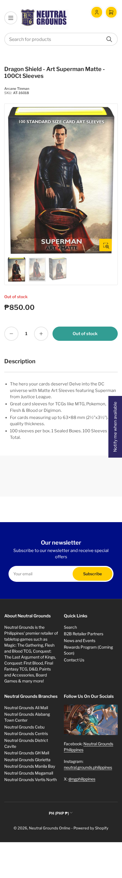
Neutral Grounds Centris (26, 733)
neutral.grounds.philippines (88, 767)
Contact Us (74, 659)
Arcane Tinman (16, 88)
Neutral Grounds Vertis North (30, 779)
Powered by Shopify (90, 828)
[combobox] (61, 39)
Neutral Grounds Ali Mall (26, 707)
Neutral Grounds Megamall (28, 773)
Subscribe (92, 573)
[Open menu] (10, 17)
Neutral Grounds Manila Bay (29, 766)
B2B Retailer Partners (83, 633)
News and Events (79, 640)
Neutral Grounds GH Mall (26, 752)
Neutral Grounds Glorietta (27, 759)
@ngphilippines (81, 779)
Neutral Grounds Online (49, 828)
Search (70, 627)
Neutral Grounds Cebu (24, 727)
